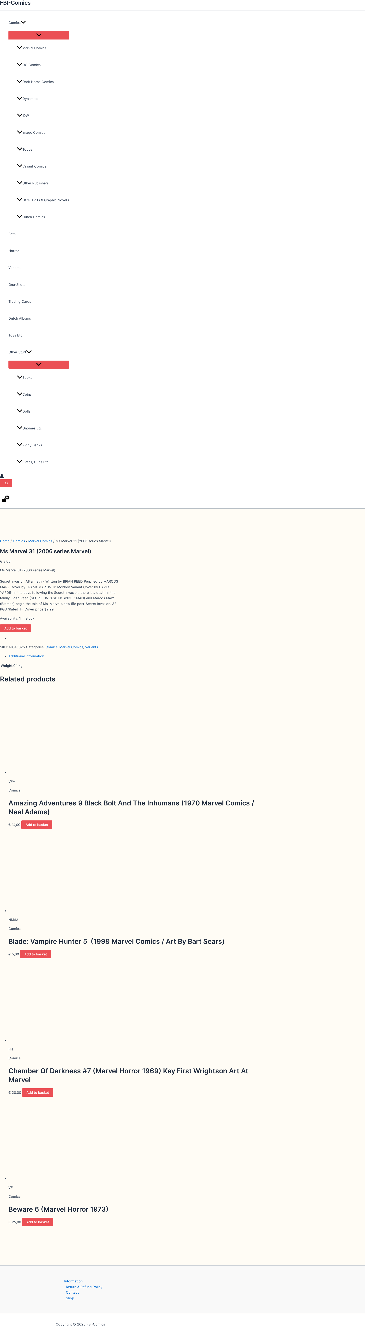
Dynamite (30, 99)
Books (27, 377)
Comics (19, 541)
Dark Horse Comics (38, 82)
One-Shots (16, 284)
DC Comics (31, 65)
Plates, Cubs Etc (35, 462)
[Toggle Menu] (38, 35)
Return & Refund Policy (84, 1287)
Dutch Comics (33, 217)
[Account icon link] (2, 476)
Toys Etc (15, 335)
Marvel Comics (34, 48)
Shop (70, 1298)
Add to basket (15, 628)
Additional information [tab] (26, 656)
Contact (72, 1292)
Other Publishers (35, 183)
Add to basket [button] (37, 825)
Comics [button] (14, 22)
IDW (25, 115)
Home (5, 541)
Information (73, 1281)
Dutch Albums (19, 318)
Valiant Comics (34, 166)
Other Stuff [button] (17, 352)
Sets (11, 234)
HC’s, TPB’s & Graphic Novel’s (45, 200)
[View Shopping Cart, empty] (4, 500)
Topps (27, 149)
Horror (13, 251)
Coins (26, 394)
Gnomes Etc (32, 428)
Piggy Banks (32, 445)
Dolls (26, 411)
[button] (23, 22)
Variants (14, 268)
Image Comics (33, 132)
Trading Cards (19, 301)
